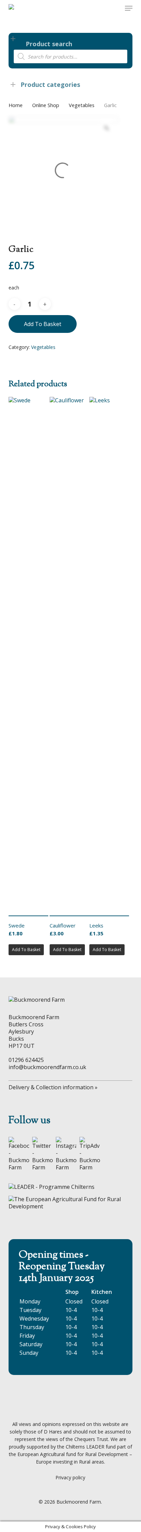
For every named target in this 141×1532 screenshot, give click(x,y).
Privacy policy (70, 1477)
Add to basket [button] (26, 949)
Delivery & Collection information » (53, 1087)
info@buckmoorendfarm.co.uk (47, 1067)
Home (16, 105)
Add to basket (42, 324)
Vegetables (81, 105)
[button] (128, 8)
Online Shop (45, 105)
